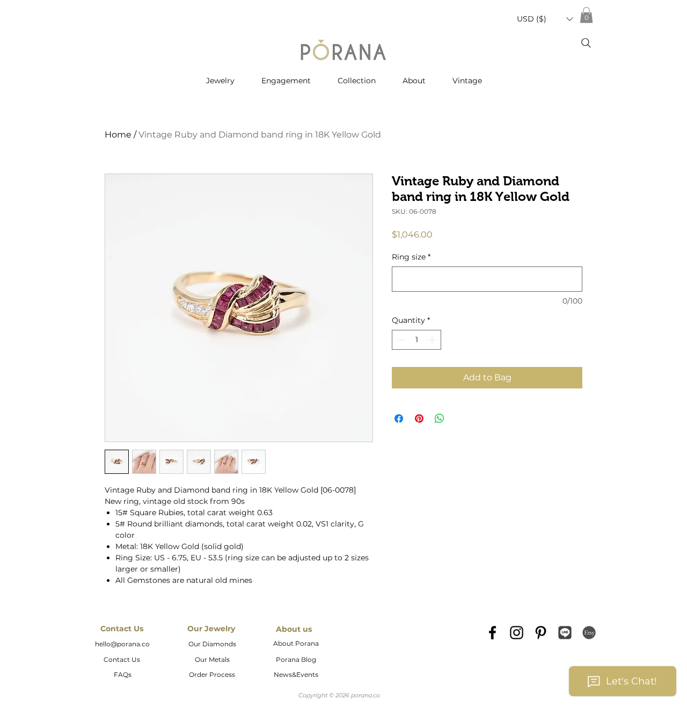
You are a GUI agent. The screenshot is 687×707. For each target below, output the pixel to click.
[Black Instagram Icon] (516, 632)
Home (118, 134)
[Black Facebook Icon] (492, 632)
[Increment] (433, 339)
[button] (545, 19)
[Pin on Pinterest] (419, 418)
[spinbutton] (416, 339)
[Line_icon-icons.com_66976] (565, 632)
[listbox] (545, 19)
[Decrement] (400, 339)
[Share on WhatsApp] (439, 418)
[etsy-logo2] (589, 632)
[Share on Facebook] (398, 418)
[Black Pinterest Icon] (541, 632)
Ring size (411, 257)
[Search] (586, 43)
